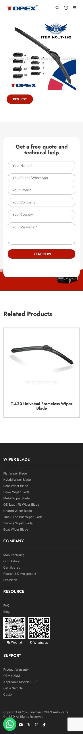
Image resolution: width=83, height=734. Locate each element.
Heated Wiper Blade (17, 511)
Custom (8, 694)
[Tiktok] (44, 724)
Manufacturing (13, 555)
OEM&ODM (11, 676)
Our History (11, 561)
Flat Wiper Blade (15, 473)
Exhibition (10, 580)
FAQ (6, 605)
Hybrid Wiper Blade (17, 479)
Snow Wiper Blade (16, 492)
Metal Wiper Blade (16, 498)
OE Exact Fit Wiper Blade (21, 504)
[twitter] (29, 724)
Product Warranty (16, 669)
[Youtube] (21, 724)
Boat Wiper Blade (15, 529)
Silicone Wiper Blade (18, 523)
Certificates (11, 567)
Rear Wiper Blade (15, 486)
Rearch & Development (19, 573)
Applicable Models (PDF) (21, 682)
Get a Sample (13, 688)
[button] (9, 724)
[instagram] (36, 724)
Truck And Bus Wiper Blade (22, 517)
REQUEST (20, 99)
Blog (6, 611)
